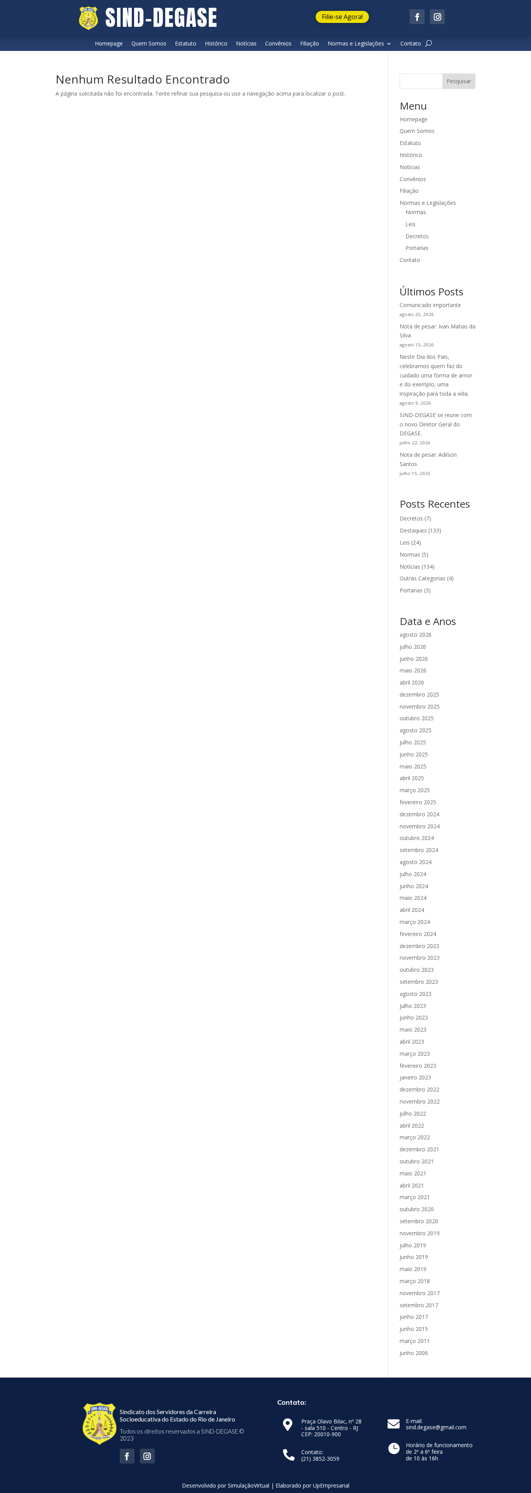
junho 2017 (414, 1316)
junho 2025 (414, 754)
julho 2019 (413, 1245)
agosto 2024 (415, 862)
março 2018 (415, 1281)
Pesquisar (459, 81)
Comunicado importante (430, 305)
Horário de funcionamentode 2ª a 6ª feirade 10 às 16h (439, 1452)
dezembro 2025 (419, 694)
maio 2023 (413, 1029)
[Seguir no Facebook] (417, 16)
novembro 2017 (420, 1293)
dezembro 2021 (419, 1149)
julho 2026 (413, 646)
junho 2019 (414, 1257)
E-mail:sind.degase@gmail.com (436, 1424)
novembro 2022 (420, 1101)
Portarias (416, 247)
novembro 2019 (420, 1233)
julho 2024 (413, 874)
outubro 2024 (417, 838)
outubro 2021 (417, 1161)
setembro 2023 (419, 981)
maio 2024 (413, 897)
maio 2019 (413, 1269)
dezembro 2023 (419, 946)
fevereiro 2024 (418, 934)
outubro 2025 (417, 718)
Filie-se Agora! (342, 16)
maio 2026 (413, 670)
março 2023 (415, 1053)
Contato (410, 44)
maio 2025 (413, 766)
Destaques (413, 530)
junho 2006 (414, 1353)
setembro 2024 (419, 850)
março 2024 (415, 921)
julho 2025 (413, 742)
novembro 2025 (420, 706)
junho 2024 (414, 886)
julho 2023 (413, 1005)
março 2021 (415, 1197)
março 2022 (415, 1137)
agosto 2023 (415, 993)
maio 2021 (413, 1173)
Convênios (278, 44)
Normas (415, 212)
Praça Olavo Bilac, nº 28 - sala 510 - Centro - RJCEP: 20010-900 (331, 1428)
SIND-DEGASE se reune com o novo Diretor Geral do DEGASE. (436, 424)
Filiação (309, 44)
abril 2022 (412, 1125)
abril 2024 (412, 909)
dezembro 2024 (419, 814)
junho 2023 (414, 1017)
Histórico (216, 44)
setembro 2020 (419, 1221)
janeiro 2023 (415, 1077)
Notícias (246, 44)
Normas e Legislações (356, 44)
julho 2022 (413, 1113)
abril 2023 (412, 1041)
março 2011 (415, 1341)
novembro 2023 (420, 957)
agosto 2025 (415, 730)
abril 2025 (412, 778)
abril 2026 (412, 682)
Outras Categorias (422, 578)
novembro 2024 (420, 826)
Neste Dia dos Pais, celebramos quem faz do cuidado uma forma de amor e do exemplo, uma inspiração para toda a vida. (436, 375)
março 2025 (415, 790)
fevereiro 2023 (418, 1065)
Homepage (109, 44)
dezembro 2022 (419, 1089)
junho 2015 (414, 1328)
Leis (410, 224)
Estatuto (185, 44)
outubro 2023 (417, 969)
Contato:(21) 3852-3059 (320, 1455)
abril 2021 (412, 1185)
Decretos (417, 236)
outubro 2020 (417, 1209)
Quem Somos (148, 44)
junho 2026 (414, 658)
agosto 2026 (415, 634)
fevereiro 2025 (418, 802)
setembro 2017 (419, 1305)
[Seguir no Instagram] (437, 16)
